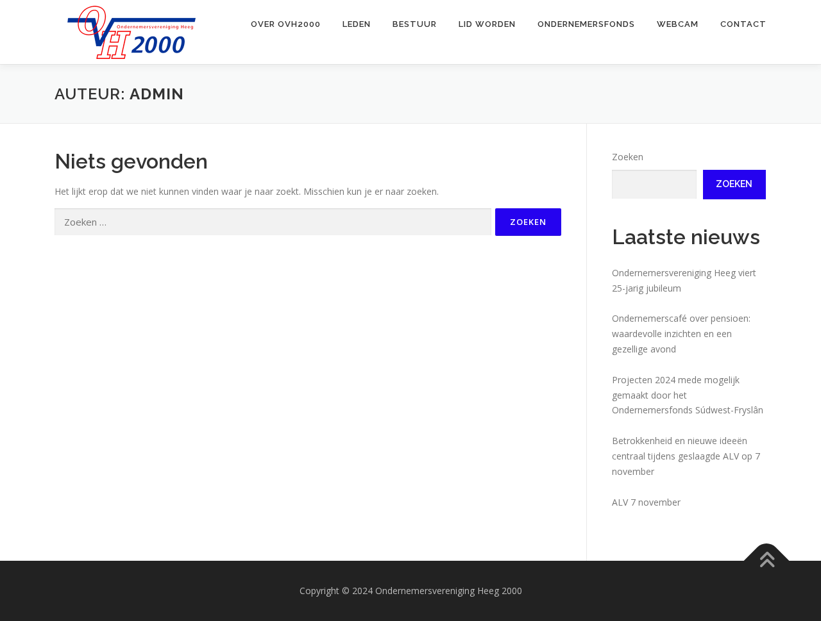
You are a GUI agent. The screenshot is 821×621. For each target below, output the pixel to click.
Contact (743, 24)
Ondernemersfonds (586, 24)
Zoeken (627, 157)
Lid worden (487, 24)
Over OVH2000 (286, 24)
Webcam (677, 24)
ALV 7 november (646, 502)
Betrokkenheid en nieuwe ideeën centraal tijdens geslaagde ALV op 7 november (686, 456)
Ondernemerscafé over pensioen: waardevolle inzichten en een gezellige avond (681, 333)
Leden (357, 24)
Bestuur (415, 24)
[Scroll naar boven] (767, 561)
